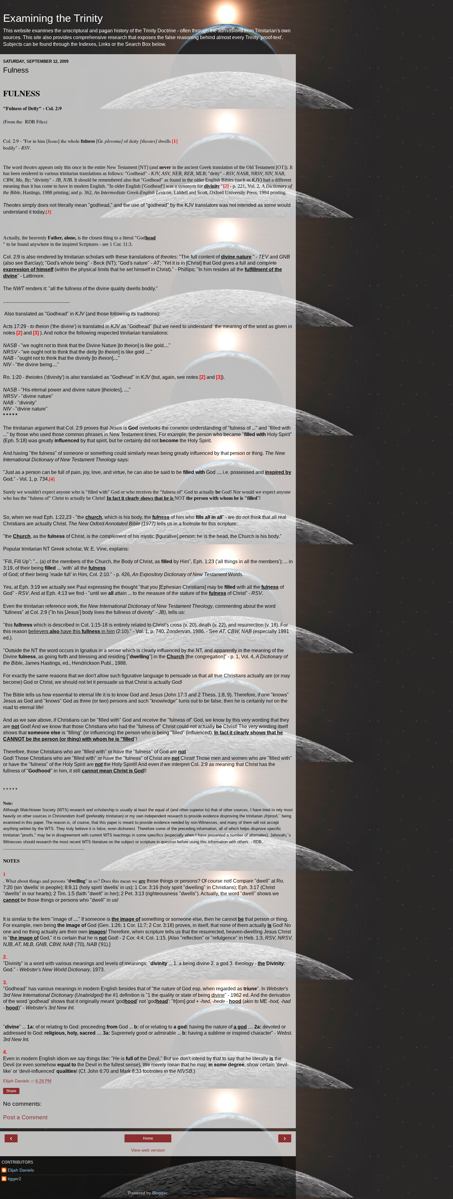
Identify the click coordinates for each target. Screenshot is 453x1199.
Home (148, 1138)
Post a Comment (25, 1117)
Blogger (159, 1192)
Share (11, 1091)
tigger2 (14, 1178)
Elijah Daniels (21, 1170)
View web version (148, 1150)
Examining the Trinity (53, 18)
